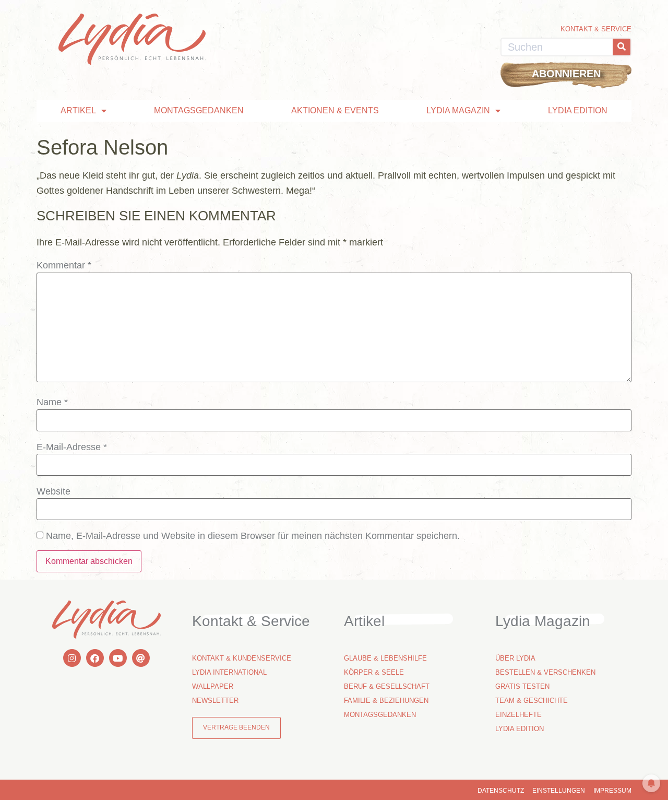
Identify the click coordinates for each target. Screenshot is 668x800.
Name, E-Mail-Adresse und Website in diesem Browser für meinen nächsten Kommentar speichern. (253, 535)
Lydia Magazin (458, 110)
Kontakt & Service (595, 29)
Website (53, 491)
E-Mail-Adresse (72, 447)
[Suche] (621, 47)
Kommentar (64, 265)
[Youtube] (118, 658)
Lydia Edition (577, 110)
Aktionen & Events (335, 110)
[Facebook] (95, 658)
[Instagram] (72, 658)
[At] (141, 658)
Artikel (78, 110)
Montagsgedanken (199, 110)
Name (52, 402)
